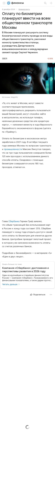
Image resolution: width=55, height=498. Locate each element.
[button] (27, 78)
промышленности (13, 149)
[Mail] (8, 3)
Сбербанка (13, 221)
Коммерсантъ (24, 9)
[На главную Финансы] (17, 3)
